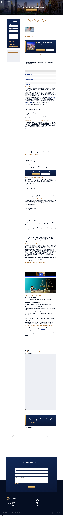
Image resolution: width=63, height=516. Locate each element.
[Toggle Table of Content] (32, 36)
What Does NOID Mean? (28, 339)
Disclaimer (18, 512)
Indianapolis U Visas (27, 84)
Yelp (35, 410)
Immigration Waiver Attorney (29, 72)
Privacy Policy (22, 512)
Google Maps (32, 410)
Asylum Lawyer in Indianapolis (29, 77)
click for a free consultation (31, 9)
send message (13, 46)
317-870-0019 (58, 1)
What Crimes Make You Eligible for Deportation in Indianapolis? (33, 341)
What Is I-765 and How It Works (29, 337)
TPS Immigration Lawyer (28, 74)
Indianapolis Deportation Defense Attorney (31, 79)
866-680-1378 (37, 503)
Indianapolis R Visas (27, 82)
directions (12, 505)
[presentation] (25, 409)
